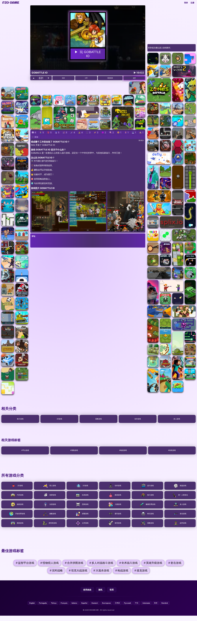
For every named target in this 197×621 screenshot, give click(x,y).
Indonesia (146, 603)
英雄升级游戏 (153, 563)
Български (106, 603)
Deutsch (95, 603)
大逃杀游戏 (101, 570)
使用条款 (87, 589)
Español (84, 603)
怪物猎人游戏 (49, 563)
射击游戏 (174, 563)
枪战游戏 (121, 570)
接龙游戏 (140, 570)
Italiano (74, 603)
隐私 (100, 589)
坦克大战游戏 (78, 570)
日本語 (117, 603)
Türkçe (53, 603)
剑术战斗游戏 (128, 563)
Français (64, 603)
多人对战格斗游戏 (101, 563)
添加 (63, 78)
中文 (136, 603)
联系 (112, 589)
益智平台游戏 (25, 563)
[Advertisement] (14, 45)
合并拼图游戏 (74, 563)
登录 (186, 2)
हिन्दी (155, 603)
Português (43, 603)
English (32, 603)
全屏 (134, 78)
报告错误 (110, 78)
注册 (192, 2)
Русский (127, 603)
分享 (86, 78)
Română (164, 603)
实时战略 (56, 570)
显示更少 (141, 140)
